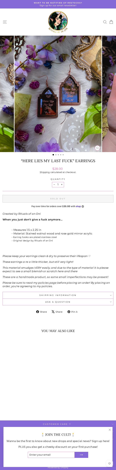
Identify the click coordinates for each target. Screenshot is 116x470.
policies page (47, 282)
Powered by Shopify (58, 467)
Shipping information (58, 295)
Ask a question (58, 302)
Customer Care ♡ (57, 424)
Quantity (58, 179)
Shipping (45, 172)
